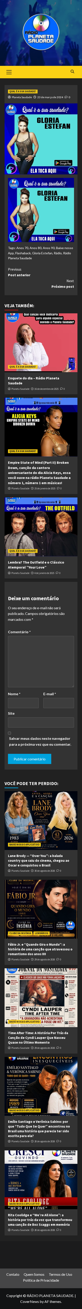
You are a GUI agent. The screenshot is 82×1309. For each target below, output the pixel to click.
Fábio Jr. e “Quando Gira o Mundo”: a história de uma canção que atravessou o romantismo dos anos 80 (40, 949)
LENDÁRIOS (41, 933)
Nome (14, 694)
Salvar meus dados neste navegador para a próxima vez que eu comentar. (40, 741)
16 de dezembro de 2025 (46, 388)
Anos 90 (49, 248)
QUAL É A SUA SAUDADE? (22, 91)
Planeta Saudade (22, 97)
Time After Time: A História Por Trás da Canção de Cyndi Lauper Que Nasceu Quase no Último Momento (38, 1038)
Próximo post (62, 283)
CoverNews (29, 1301)
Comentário (19, 632)
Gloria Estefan (42, 253)
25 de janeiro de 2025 (44, 488)
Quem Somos (34, 1274)
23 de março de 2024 (50, 97)
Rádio (58, 253)
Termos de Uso (60, 1274)
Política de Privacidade (41, 1280)
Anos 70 (22, 248)
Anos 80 (35, 248)
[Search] (72, 72)
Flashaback (23, 253)
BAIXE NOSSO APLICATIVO (24, 844)
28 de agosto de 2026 (44, 1141)
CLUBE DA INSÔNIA (20, 933)
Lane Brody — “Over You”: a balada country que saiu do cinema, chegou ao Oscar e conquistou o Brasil (38, 860)
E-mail (49, 694)
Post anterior (19, 272)
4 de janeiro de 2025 (44, 573)
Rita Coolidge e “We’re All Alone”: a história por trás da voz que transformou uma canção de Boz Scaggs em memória (40, 1220)
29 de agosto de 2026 (44, 959)
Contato (12, 1274)
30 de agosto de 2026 (44, 870)
